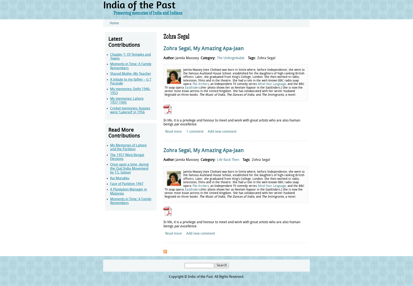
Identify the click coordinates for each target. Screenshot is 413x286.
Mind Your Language (272, 84)
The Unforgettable (231, 58)
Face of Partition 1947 (126, 184)
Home (114, 23)
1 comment (194, 132)
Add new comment (222, 132)
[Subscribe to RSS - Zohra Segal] (165, 252)
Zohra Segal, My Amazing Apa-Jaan (203, 48)
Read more (173, 132)
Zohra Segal (266, 58)
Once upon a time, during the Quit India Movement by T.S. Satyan (129, 168)
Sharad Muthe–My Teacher (130, 74)
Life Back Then (228, 160)
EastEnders (192, 87)
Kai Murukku (119, 178)
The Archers (200, 84)
